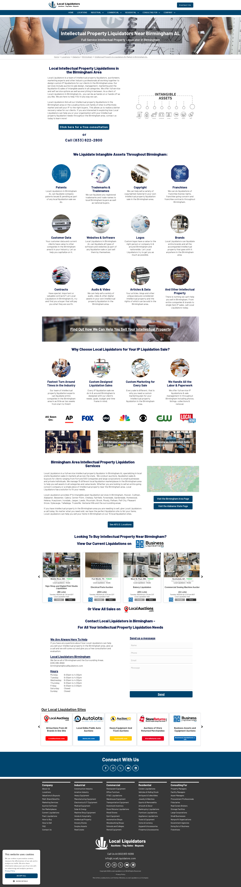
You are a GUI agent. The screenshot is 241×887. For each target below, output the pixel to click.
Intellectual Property (82, 819)
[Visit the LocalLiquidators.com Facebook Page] (105, 768)
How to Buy (47, 819)
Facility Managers (178, 792)
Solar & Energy (80, 809)
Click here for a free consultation (84, 127)
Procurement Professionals (182, 799)
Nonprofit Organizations (181, 819)
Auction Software (49, 806)
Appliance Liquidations (148, 816)
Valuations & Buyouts (51, 795)
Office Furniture (112, 792)
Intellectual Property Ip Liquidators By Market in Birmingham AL (121, 57)
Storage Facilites (178, 809)
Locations (65, 57)
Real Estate (79, 829)
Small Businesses (178, 816)
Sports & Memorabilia (148, 802)
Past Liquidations (49, 816)
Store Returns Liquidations (117, 809)
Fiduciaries (175, 802)
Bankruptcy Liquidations (149, 809)
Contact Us (47, 829)
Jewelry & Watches (147, 799)
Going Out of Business (180, 826)
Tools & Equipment (147, 819)
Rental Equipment (114, 829)
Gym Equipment (113, 816)
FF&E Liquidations (114, 795)
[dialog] (21, 867)
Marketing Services (50, 802)
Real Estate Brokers (179, 806)
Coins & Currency (146, 823)
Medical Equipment (82, 806)
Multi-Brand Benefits (50, 799)
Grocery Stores (80, 823)
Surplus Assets (80, 826)
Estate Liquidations (147, 788)
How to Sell (47, 823)
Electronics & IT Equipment (85, 802)
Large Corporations (179, 812)
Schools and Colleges (115, 826)
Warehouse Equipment (116, 799)
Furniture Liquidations (148, 812)
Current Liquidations (50, 812)
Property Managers (179, 788)
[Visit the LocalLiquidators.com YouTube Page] (128, 768)
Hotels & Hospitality (82, 816)
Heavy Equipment (81, 795)
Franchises (175, 829)
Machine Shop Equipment (85, 812)
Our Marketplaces (49, 809)
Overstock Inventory (114, 806)
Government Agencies (180, 823)
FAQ (44, 826)
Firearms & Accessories (149, 829)
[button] (21, 881)
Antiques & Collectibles (148, 795)
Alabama (76, 57)
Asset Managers (177, 795)
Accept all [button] (21, 876)
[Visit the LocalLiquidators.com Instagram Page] (113, 768)
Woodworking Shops (115, 823)
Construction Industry (83, 788)
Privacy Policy (10, 871)
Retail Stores (111, 812)
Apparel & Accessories (148, 826)
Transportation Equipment (117, 802)
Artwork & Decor (146, 806)
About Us (46, 788)
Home (56, 57)
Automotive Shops (114, 819)
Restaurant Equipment (116, 788)
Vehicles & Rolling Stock (149, 792)
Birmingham (87, 57)
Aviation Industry (81, 792)
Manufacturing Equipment (85, 799)
